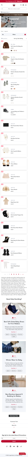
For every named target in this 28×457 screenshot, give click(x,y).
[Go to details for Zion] (14, 88)
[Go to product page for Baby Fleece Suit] (6, 202)
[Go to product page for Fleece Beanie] (6, 189)
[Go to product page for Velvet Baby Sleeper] (6, 266)
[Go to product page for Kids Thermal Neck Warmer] (6, 125)
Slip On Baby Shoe (15, 84)
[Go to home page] (14, 5)
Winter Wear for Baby (14, 360)
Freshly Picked (14, 82)
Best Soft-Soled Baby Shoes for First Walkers (14, 323)
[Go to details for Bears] (11, 102)
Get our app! (22, 453)
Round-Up (20, 334)
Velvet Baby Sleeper (15, 266)
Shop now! (19, 1)
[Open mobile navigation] (2, 5)
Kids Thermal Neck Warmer (17, 125)
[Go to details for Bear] (13, 76)
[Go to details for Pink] (16, 50)
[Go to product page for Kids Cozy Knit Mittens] (6, 151)
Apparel (7, 334)
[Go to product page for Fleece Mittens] (6, 164)
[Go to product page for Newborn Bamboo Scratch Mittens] (6, 98)
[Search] (2, 8)
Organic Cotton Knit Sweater (17, 59)
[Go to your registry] (23, 5)
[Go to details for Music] (11, 76)
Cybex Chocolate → (19, 14)
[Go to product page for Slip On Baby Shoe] (6, 84)
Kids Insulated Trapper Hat (17, 215)
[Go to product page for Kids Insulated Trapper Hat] (6, 215)
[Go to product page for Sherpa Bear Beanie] (6, 176)
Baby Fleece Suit (14, 202)
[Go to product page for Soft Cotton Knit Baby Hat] (6, 46)
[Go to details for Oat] (14, 50)
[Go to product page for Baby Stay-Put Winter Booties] (6, 240)
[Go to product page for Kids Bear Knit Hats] (6, 138)
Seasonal (19, 370)
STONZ (12, 109)
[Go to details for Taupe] (13, 63)
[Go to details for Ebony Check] (11, 88)
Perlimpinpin (13, 69)
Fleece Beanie (14, 189)
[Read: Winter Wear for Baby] (14, 347)
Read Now (13, 331)
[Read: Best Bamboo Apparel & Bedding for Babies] (14, 381)
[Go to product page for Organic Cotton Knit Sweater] (6, 59)
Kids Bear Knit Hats (15, 138)
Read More (14, 25)
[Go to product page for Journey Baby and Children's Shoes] (6, 112)
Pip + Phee (13, 44)
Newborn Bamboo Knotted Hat (18, 71)
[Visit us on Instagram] (10, 446)
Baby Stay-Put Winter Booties (17, 240)
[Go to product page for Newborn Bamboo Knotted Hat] (6, 72)
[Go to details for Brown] (11, 50)
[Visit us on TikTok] (21, 446)
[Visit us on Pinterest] (17, 446)
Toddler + (14, 336)
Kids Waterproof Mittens (16, 253)
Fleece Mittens (14, 164)
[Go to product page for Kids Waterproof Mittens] (6, 253)
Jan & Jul (13, 123)
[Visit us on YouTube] (14, 446)
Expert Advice (13, 334)
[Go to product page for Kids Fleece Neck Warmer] (6, 227)
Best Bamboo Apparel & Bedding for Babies (14, 395)
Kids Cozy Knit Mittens (16, 151)
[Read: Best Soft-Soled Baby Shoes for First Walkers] (14, 308)
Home (2, 31)
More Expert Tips (14, 415)
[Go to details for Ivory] (13, 50)
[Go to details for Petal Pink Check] (13, 88)
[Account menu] (21, 5)
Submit (14, 441)
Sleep (14, 409)
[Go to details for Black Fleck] (11, 63)
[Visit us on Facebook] (7, 446)
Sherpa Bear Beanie (15, 176)
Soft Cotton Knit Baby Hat (17, 46)
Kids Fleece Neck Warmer (16, 227)
